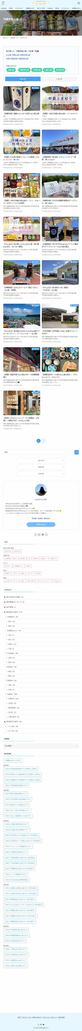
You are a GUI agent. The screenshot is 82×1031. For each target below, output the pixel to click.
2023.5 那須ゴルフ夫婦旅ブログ (16, 805)
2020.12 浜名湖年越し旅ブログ (16, 930)
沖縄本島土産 (25, 55)
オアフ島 (13, 731)
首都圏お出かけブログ (13, 760)
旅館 (22, 573)
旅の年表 (62, 1017)
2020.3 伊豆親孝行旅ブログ (15, 941)
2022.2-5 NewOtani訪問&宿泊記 (16, 880)
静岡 (11, 671)
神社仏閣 (30, 581)
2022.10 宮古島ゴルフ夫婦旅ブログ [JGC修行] (21, 835)
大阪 (11, 685)
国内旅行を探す (14, 612)
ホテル (15, 573)
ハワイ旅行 (12, 726)
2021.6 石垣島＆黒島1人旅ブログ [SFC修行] (21, 888)
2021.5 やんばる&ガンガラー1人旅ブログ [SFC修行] (23, 905)
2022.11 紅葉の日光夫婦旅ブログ (17, 830)
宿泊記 (7, 573)
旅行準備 (11, 607)
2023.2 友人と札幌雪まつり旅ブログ (18, 816)
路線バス (54, 558)
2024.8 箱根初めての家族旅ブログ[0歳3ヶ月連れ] (22, 780)
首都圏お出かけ (14, 630)
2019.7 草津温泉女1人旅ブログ (16, 954)
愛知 (11, 676)
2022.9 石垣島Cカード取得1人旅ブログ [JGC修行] (23, 841)
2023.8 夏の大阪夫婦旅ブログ (15, 794)
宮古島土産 (60, 70)
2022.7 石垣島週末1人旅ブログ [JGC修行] (20, 857)
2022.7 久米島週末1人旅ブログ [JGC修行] (20, 863)
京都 (11, 689)
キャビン (30, 573)
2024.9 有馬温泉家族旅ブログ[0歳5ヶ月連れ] (21, 769)
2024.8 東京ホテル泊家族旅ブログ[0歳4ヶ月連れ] (22, 774)
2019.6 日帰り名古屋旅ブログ (15, 966)
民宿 (38, 573)
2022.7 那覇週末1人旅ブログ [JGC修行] (19, 868)
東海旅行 (11, 667)
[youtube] (42, 534)
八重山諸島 (13, 717)
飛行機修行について (15, 602)
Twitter (40, 518)
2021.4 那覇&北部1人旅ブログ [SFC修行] (19, 910)
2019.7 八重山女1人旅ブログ (15, 949)
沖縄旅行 (12, 694)
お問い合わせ (41, 524)
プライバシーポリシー (49, 1017)
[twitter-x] (35, 534)
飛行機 (22, 558)
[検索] (46, 534)
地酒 (28, 566)
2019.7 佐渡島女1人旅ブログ (15, 960)
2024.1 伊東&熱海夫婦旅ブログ (16, 785)
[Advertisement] (41, 988)
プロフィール (26, 1017)
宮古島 (12, 712)
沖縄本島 (13, 58)
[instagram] (39, 534)
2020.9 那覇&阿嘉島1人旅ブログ (16, 935)
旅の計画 (8, 551)
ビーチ (15, 581)
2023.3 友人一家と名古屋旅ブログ (17, 810)
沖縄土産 (15, 55)
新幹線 (35, 558)
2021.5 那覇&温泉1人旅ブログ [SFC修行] (19, 899)
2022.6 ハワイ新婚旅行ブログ (15, 874)
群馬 (11, 626)
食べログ (47, 518)
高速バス (44, 558)
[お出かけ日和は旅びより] (41, 3)
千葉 (11, 649)
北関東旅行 (12, 617)
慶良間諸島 (13, 708)
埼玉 (11, 635)
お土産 (8, 55)
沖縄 (8, 58)
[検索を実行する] (76, 452)
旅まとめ (17, 551)
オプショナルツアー (43, 581)
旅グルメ (8, 566)
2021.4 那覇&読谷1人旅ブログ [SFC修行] (19, 921)
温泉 (22, 581)
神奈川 (12, 644)
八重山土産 (48, 70)
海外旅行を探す (14, 721)
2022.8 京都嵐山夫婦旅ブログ (15, 852)
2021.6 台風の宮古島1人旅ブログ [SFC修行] (21, 893)
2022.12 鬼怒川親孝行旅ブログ (16, 824)
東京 (11, 639)
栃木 (11, 621)
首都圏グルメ (19, 566)
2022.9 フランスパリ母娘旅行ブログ (18, 846)
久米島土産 (37, 70)
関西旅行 (11, 680)
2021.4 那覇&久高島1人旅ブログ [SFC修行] (20, 916)
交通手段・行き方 (11, 558)
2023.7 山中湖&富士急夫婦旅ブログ (17, 799)
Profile (34, 518)
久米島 (12, 703)
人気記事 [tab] (59, 79)
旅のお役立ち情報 (14, 597)
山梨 (11, 658)
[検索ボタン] (79, 3)
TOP (19, 1017)
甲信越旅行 (12, 653)
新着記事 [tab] (23, 79)
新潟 (11, 662)
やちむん (56, 581)
